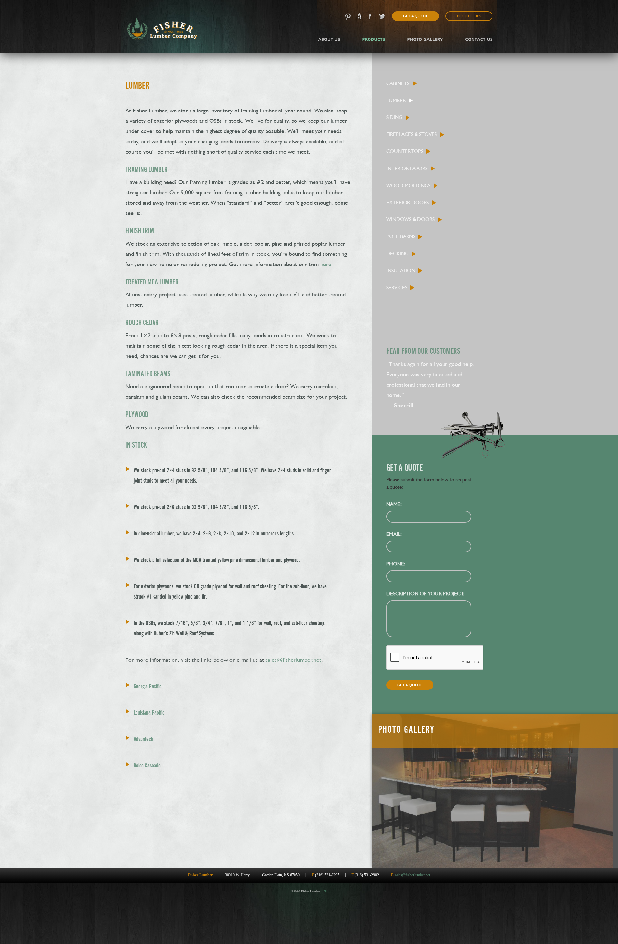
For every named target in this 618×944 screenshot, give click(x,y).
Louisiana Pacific (149, 712)
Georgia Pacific (148, 686)
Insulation (400, 270)
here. (326, 264)
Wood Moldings (408, 185)
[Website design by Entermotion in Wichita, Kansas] (325, 891)
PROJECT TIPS (469, 16)
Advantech (143, 739)
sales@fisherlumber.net (293, 659)
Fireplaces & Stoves (411, 134)
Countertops (404, 151)
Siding (394, 117)
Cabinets (397, 83)
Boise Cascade (147, 765)
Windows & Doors (410, 219)
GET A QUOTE (415, 16)
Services (396, 287)
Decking (397, 253)
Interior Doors (406, 168)
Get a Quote (410, 685)
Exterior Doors (407, 202)
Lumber (396, 100)
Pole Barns (400, 236)
